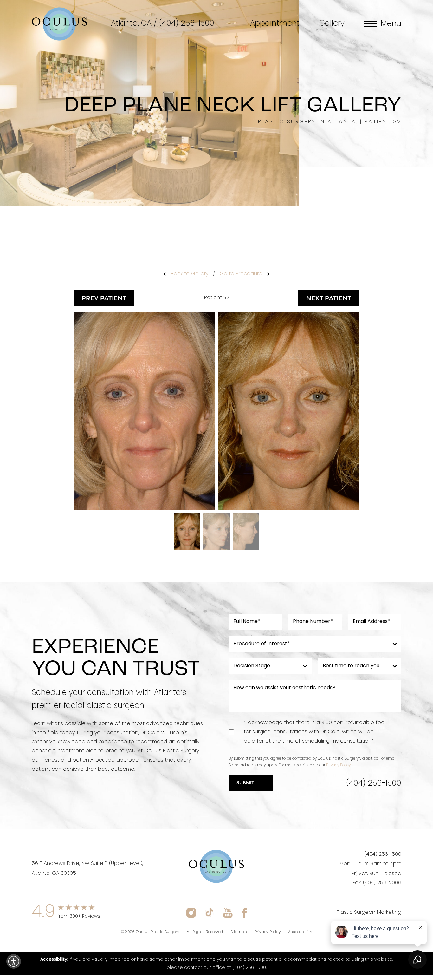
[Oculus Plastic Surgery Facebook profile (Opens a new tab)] (244, 913)
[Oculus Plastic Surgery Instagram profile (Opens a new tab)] (191, 913)
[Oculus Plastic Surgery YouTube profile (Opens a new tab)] (228, 913)
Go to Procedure (242, 274)
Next (328, 298)
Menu (391, 24)
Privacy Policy (338, 765)
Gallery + (335, 24)
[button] (13, 961)
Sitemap (238, 932)
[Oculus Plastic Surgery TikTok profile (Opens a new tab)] (209, 913)
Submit (245, 783)
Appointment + (278, 24)
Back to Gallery (188, 274)
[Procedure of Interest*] (315, 644)
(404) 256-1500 (186, 24)
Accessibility (300, 932)
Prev (104, 298)
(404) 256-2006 (382, 883)
